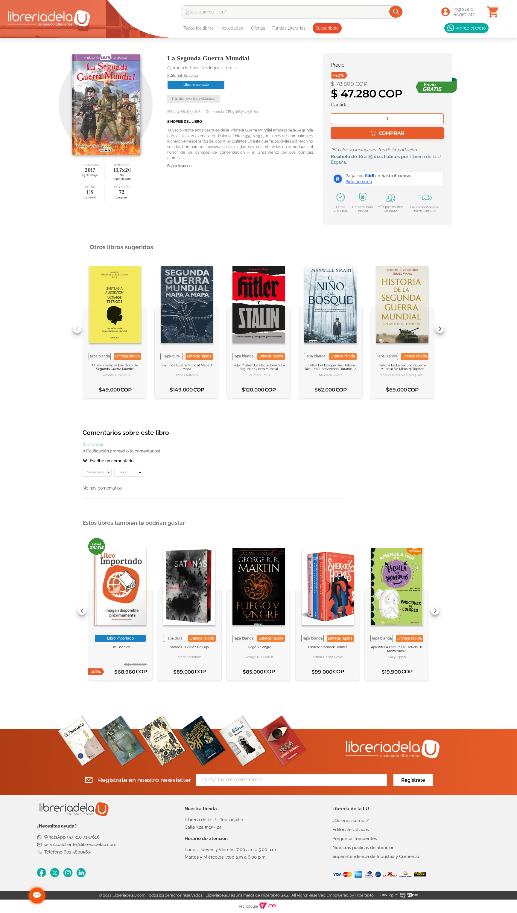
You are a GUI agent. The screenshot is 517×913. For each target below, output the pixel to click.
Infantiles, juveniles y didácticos (193, 98)
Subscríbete (327, 28)
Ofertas (258, 28)
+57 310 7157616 (470, 27)
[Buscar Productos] (396, 12)
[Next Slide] (440, 329)
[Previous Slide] (77, 329)
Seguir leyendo (179, 166)
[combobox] (292, 12)
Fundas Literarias (288, 28)
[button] (214, 461)
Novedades (232, 28)
